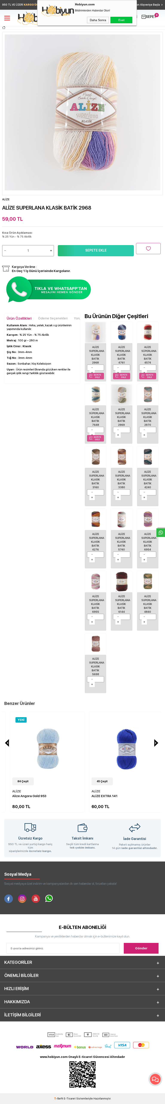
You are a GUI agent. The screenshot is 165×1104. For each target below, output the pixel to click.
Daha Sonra (98, 20)
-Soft (59, 1098)
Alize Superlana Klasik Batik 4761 (122, 355)
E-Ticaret (70, 1098)
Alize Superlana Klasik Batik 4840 (148, 604)
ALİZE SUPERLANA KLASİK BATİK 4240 (148, 479)
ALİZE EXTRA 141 (99, 796)
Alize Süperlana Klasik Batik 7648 (96, 417)
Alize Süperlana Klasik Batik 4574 (148, 355)
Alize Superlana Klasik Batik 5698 (96, 666)
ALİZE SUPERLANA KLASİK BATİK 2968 (96, 355)
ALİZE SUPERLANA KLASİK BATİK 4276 (96, 542)
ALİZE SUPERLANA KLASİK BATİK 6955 (96, 604)
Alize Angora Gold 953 (24, 796)
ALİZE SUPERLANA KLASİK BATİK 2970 (148, 417)
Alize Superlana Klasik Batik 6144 (122, 604)
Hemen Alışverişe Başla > (146, 4)
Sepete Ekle (96, 250)
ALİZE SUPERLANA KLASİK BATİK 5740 (122, 542)
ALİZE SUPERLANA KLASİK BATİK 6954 (148, 542)
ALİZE (11, 791)
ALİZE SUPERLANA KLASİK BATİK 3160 (96, 479)
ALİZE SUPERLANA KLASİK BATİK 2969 (122, 417)
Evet (121, 20)
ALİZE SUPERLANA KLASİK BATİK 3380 (122, 479)
